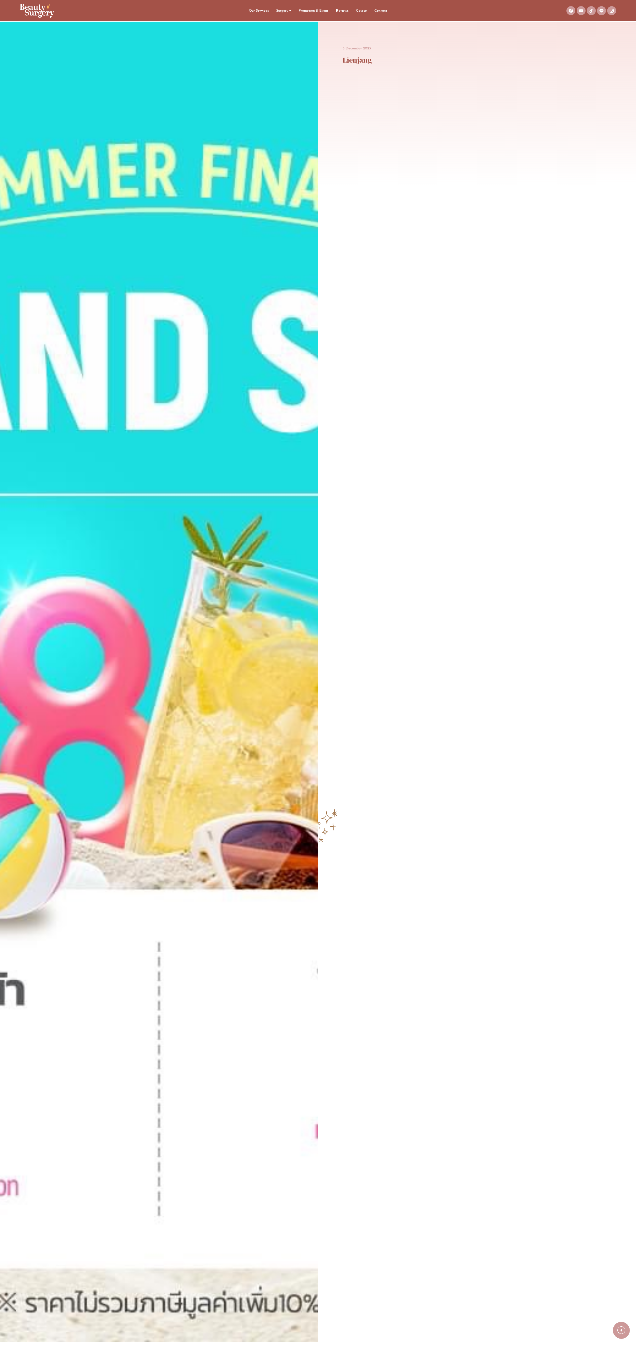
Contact (380, 11)
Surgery (282, 11)
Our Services (259, 11)
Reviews (342, 11)
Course (361, 11)
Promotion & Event (313, 11)
